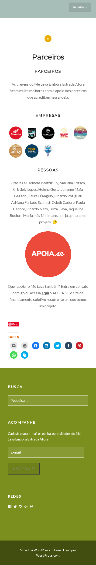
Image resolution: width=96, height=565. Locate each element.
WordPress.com (47, 555)
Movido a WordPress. (35, 550)
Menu (82, 7)
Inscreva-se (23, 469)
